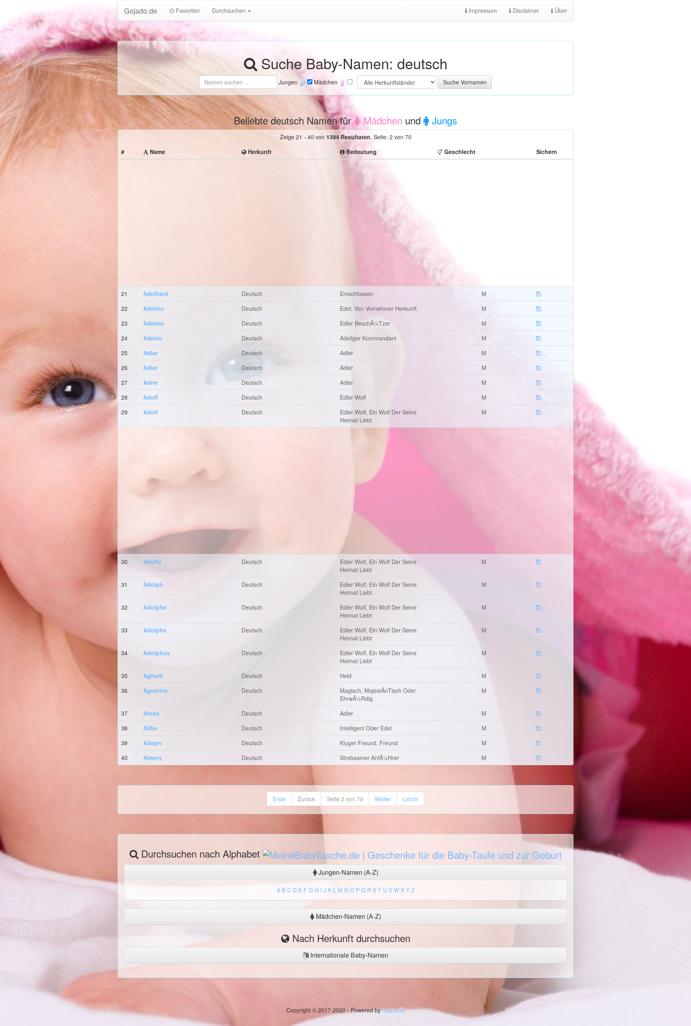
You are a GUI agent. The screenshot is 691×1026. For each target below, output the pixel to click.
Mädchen (381, 120)
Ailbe (150, 728)
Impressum (482, 10)
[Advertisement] (345, 219)
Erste (279, 799)
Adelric (152, 338)
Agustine (155, 690)
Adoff (150, 397)
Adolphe (154, 607)
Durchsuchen (229, 10)
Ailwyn (152, 743)
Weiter (383, 799)
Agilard (153, 676)
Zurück (306, 799)
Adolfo (152, 562)
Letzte (410, 799)
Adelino (153, 308)
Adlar (150, 353)
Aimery (152, 758)
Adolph (153, 584)
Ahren (151, 713)
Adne (150, 382)
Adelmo (153, 323)
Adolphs (154, 630)
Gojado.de (140, 10)
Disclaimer (525, 10)
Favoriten (187, 10)
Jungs (443, 120)
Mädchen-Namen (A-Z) (347, 916)
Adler (150, 368)
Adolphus (156, 653)
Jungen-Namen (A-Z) (347, 872)
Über (560, 10)
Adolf (150, 412)
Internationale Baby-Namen (348, 955)
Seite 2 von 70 (345, 799)
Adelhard (155, 294)
